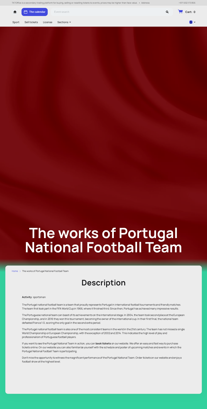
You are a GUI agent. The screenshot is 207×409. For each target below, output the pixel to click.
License (47, 22)
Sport (15, 22)
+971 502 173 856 (187, 2)
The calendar (37, 11)
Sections (62, 22)
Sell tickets (31, 22)
